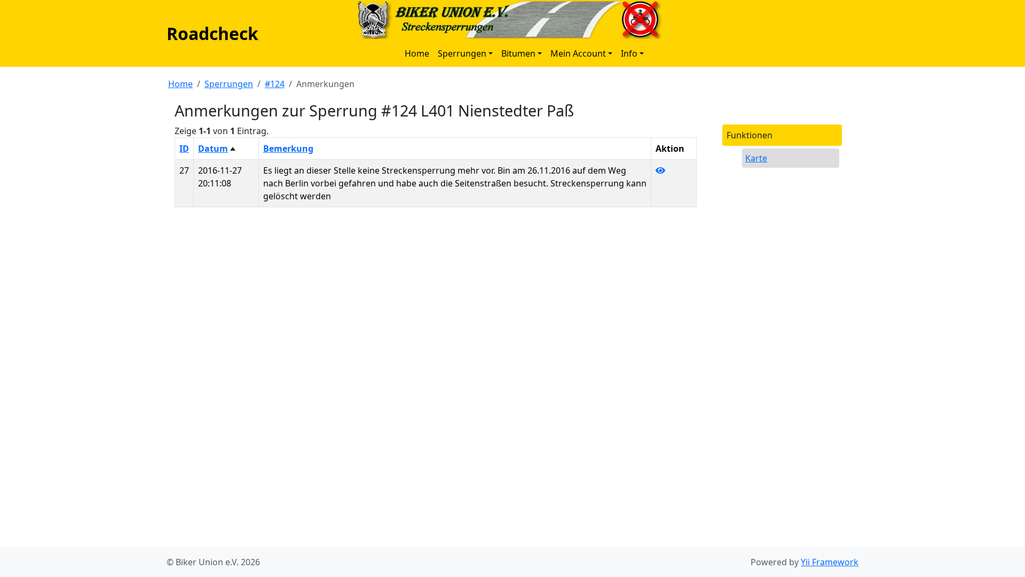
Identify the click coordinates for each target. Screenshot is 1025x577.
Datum (213, 148)
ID (184, 148)
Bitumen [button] (518, 53)
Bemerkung (288, 148)
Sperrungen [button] (462, 53)
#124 (275, 84)
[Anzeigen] (660, 170)
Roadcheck (212, 33)
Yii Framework (829, 562)
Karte (756, 158)
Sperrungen (228, 84)
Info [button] (629, 53)
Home (417, 53)
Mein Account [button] (578, 53)
